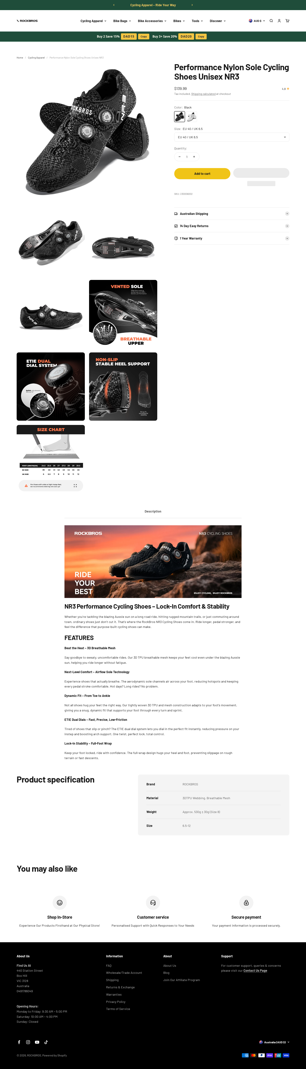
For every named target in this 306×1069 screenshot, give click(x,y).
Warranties (114, 994)
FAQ (108, 965)
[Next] (192, 5)
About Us (169, 965)
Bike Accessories (150, 21)
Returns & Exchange (120, 987)
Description (153, 511)
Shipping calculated (203, 93)
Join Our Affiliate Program (181, 980)
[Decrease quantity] (179, 156)
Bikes (177, 21)
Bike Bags (120, 21)
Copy (144, 36)
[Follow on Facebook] (19, 1042)
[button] (261, 173)
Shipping (112, 980)
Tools (195, 21)
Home (20, 57)
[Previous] (113, 5)
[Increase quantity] (194, 156)
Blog (166, 973)
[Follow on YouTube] (37, 1042)
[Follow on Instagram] (28, 1042)
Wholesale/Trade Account (124, 973)
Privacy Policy (115, 1002)
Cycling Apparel (92, 21)
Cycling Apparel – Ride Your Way (153, 5)
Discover (216, 21)
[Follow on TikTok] (46, 1042)
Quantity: (180, 148)
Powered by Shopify (54, 1055)
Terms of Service (118, 1009)
